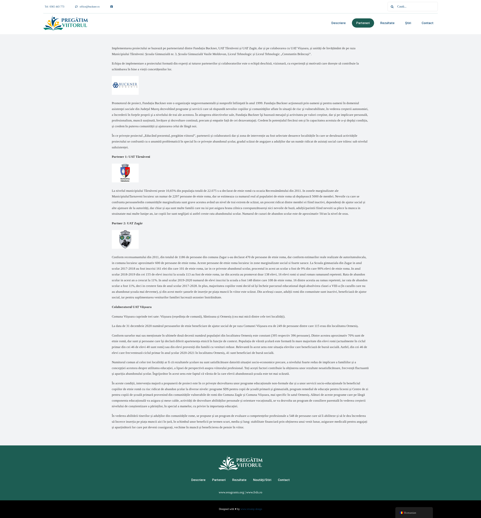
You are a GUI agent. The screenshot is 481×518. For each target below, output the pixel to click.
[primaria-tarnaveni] (125, 165)
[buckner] (125, 77)
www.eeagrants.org (231, 492)
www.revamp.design (251, 509)
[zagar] (125, 231)
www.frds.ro (254, 492)
